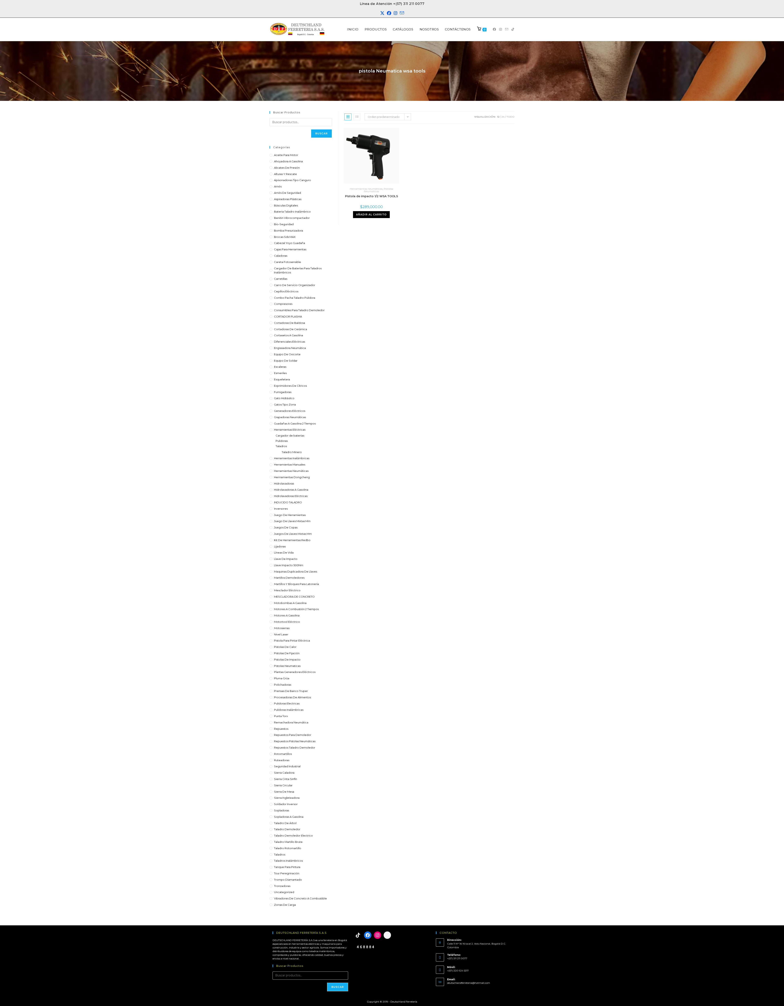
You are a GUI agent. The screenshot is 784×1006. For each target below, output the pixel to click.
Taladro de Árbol (285, 823)
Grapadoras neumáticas (290, 417)
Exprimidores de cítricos (290, 385)
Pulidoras (282, 440)
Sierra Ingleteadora (287, 797)
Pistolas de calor (285, 646)
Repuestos (281, 728)
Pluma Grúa (281, 678)
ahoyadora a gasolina (288, 161)
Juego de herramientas (290, 515)
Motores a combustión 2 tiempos (296, 609)
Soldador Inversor (286, 804)
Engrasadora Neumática (290, 348)
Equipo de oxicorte (287, 354)
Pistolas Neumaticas (287, 665)
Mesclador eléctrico (287, 590)
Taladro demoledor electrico (293, 835)
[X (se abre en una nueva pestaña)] (382, 13)
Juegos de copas (285, 527)
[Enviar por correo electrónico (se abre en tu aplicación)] (402, 13)
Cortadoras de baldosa (289, 322)
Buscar (321, 133)
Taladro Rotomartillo (287, 848)
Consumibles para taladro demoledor (299, 310)
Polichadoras (282, 684)
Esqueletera (282, 379)
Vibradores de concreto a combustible (300, 898)
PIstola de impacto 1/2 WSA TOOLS (371, 196)
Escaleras (280, 366)
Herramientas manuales (289, 464)
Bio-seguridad (284, 224)
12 (498, 116)
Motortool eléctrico (287, 621)
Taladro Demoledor (287, 829)
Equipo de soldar (285, 360)
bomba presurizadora (288, 230)
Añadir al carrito (371, 214)
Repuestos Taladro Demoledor (294, 747)
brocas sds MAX (285, 236)
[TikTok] (358, 935)
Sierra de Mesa (284, 791)
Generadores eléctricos (289, 410)
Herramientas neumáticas (291, 470)
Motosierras (282, 628)
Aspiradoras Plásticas (287, 199)
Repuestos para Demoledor (292, 734)
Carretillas (280, 278)
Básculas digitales (286, 205)
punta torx (281, 716)
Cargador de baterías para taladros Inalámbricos (298, 270)
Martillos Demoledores (289, 577)
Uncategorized (284, 892)
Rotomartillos (283, 753)
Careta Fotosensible (287, 262)
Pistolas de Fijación (287, 653)
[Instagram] (377, 935)
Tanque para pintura (287, 867)
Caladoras (280, 255)
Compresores (283, 303)
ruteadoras (281, 760)
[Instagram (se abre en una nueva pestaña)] (395, 13)
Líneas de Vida (284, 552)
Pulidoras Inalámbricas (288, 709)
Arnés (278, 186)
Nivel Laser (281, 634)
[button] (772, 994)
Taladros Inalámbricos (288, 860)
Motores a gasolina (287, 615)
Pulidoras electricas (287, 703)
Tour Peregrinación (286, 873)
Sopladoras (281, 810)
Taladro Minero (292, 452)
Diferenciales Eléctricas (289, 341)
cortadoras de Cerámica (290, 329)
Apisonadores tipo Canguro (292, 180)
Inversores (281, 508)
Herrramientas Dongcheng (292, 477)
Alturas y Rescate (285, 174)
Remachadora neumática (291, 722)
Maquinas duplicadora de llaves (295, 571)
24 (502, 116)
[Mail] (387, 935)
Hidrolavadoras (284, 483)
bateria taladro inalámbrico (292, 211)
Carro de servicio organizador (294, 285)
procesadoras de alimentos (292, 697)
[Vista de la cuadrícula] (347, 116)
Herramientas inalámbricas (291, 458)
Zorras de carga (285, 904)
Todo (510, 116)
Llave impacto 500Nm (288, 565)
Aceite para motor (286, 155)
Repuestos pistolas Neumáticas (294, 741)
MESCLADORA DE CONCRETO (294, 596)
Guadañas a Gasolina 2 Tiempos (295, 423)
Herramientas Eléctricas (289, 429)
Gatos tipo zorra (285, 404)
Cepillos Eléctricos (286, 291)
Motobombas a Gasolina (290, 603)
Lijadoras (280, 546)
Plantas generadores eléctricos (294, 672)
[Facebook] (367, 935)
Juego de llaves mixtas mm (292, 521)
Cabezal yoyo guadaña (289, 243)
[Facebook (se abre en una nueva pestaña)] (389, 13)
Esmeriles (280, 373)
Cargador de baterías (290, 435)
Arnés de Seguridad (287, 192)
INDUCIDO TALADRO (288, 502)
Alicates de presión (287, 167)
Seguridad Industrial (287, 766)
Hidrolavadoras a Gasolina (291, 489)
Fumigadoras (282, 392)
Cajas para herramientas (290, 249)
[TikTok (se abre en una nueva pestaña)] (513, 29)
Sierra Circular (283, 785)
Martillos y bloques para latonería (296, 584)
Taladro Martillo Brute (288, 841)
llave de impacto (285, 558)
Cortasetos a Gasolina (288, 335)
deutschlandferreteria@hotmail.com (468, 982)
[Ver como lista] (356, 116)
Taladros (281, 446)
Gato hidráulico (284, 398)
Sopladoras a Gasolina (288, 816)
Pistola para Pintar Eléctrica (292, 640)
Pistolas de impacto (287, 659)
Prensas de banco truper (291, 691)
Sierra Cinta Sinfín (285, 779)
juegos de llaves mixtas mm (293, 533)
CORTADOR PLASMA (288, 316)
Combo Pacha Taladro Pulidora (294, 297)
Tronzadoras (282, 886)
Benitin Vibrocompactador (292, 217)
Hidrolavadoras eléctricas (290, 496)
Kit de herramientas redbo (292, 540)
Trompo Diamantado (288, 879)
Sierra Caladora (284, 772)
